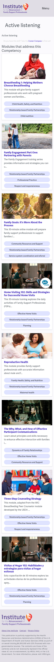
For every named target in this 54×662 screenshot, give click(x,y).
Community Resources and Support (27, 244)
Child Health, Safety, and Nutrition (27, 104)
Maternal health (27, 392)
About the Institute (10, 631)
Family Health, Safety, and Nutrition (27, 380)
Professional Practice (27, 180)
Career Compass (35, 41)
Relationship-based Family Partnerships (27, 110)
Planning (27, 325)
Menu (45, 8)
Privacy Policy (33, 631)
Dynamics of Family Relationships (27, 450)
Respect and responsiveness (27, 186)
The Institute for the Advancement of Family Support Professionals (17, 620)
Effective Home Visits (27, 313)
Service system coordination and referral (27, 256)
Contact (23, 631)
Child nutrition (27, 116)
